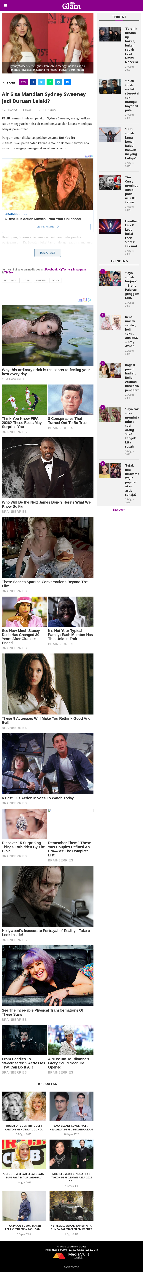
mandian (41, 280)
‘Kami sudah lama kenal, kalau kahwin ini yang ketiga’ (131, 143)
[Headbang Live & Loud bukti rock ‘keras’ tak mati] (110, 226)
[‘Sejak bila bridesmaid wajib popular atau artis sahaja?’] (110, 470)
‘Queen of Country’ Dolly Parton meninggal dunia (24, 1127)
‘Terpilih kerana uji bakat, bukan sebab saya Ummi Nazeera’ (132, 45)
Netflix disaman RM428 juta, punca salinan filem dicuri (71, 1227)
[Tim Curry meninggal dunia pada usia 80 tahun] (110, 182)
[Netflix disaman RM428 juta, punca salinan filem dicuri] (71, 1205)
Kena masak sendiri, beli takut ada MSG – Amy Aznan (131, 331)
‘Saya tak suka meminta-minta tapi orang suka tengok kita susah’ (132, 428)
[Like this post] (24, 82)
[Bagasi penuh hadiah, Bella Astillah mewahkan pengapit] (110, 370)
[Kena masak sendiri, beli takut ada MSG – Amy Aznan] (110, 322)
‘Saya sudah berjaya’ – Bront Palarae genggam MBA (132, 285)
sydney (55, 280)
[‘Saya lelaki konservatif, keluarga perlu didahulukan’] (71, 1106)
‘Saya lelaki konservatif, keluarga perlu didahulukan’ (71, 1127)
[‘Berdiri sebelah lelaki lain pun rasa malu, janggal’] (24, 1154)
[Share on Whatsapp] (50, 82)
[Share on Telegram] (58, 82)
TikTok (8, 272)
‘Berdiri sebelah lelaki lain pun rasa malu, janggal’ (23, 1175)
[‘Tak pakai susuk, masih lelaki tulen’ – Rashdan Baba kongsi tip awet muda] (24, 1205)
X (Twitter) (65, 269)
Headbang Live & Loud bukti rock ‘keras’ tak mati (132, 233)
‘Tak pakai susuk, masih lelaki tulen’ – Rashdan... (23, 1227)
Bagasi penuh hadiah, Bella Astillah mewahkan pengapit (132, 377)
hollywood (10, 280)
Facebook (51, 269)
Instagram (79, 269)
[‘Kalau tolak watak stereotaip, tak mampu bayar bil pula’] (110, 86)
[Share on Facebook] (33, 82)
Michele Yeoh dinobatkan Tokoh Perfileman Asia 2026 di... (71, 1177)
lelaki (26, 280)
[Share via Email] (67, 82)
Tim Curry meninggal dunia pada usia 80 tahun (132, 189)
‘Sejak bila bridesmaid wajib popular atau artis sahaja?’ (132, 480)
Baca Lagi (47, 253)
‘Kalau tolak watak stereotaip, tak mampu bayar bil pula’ (132, 95)
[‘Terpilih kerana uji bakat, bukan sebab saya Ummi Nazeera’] (110, 34)
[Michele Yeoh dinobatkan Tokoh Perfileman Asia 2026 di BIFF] (71, 1154)
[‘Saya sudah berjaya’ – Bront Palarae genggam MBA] (110, 278)
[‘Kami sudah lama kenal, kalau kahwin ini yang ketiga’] (110, 134)
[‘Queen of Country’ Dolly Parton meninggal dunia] (24, 1106)
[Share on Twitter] (41, 82)
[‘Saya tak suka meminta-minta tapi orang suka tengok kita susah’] (110, 414)
